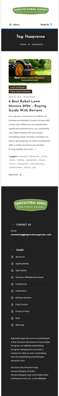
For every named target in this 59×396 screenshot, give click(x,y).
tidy (34, 167)
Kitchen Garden (23, 297)
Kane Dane (29, 96)
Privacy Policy (22, 311)
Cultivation (21, 290)
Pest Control (22, 304)
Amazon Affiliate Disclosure (29, 277)
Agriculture (21, 270)
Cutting (20, 159)
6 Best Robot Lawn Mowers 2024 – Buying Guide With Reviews (27, 106)
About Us (20, 256)
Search (44, 24)
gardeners (31, 159)
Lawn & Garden (17, 87)
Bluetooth (34, 156)
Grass (42, 159)
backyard (23, 156)
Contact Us (21, 284)
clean (12, 159)
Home (12, 163)
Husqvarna (22, 163)
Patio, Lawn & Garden (20, 91)
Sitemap (20, 324)
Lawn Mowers (37, 163)
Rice (18, 318)
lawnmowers (15, 167)
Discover (14, 174)
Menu (16, 24)
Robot (27, 167)
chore (44, 156)
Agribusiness (22, 263)
